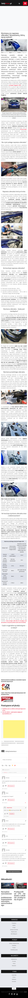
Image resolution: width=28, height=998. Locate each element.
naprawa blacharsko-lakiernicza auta (8, 743)
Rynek (14, 925)
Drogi (14, 927)
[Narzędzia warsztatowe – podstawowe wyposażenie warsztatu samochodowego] (7, 886)
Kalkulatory (14, 959)
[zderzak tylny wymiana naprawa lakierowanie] (12, 222)
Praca (14, 977)
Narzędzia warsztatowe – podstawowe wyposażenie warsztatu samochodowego (6, 898)
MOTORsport (14, 934)
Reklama (14, 979)
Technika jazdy (14, 949)
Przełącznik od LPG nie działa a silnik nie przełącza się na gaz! (19, 896)
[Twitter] (14, 994)
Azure (25, 992)
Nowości (14, 965)
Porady (14, 961)
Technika (14, 945)
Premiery (14, 923)
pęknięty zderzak (5, 745)
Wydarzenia (14, 931)
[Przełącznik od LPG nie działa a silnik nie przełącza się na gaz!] (20, 886)
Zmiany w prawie (14, 929)
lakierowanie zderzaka (19, 741)
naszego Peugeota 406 (15, 85)
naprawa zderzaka (20, 743)
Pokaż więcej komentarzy (14, 871)
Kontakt (14, 981)
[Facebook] (9, 994)
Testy (14, 963)
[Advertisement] (14, 17)
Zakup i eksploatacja (14, 943)
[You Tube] (17, 994)
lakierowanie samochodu (9, 741)
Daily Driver (9, 807)
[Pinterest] (12, 994)
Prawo (14, 947)
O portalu (14, 975)
